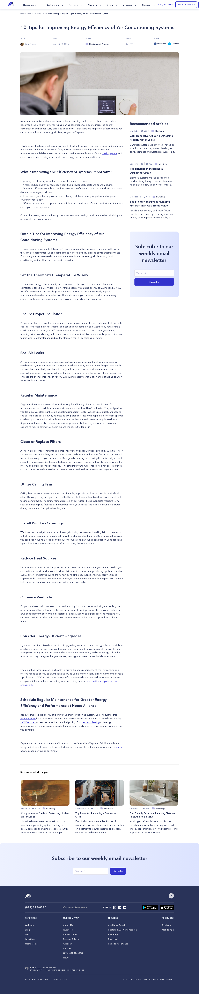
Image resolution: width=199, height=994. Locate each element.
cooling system (109, 153)
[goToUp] (171, 895)
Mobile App (168, 929)
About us (68, 925)
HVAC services (28, 722)
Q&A (27, 934)
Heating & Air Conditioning (122, 929)
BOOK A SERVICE (186, 4)
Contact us (118, 747)
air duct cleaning (91, 722)
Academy (67, 943)
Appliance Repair (117, 925)
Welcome (29, 925)
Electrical (113, 939)
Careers (67, 948)
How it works (70, 934)
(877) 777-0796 (165, 4)
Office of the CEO (73, 953)
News (66, 957)
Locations (30, 939)
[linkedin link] (124, 907)
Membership (31, 943)
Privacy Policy (60, 979)
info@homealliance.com (74, 907)
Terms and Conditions (37, 979)
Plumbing (113, 934)
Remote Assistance (118, 943)
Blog (27, 929)
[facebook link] (114, 907)
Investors (68, 929)
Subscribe (154, 282)
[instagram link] (119, 907)
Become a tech (71, 939)
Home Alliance (27, 13)
